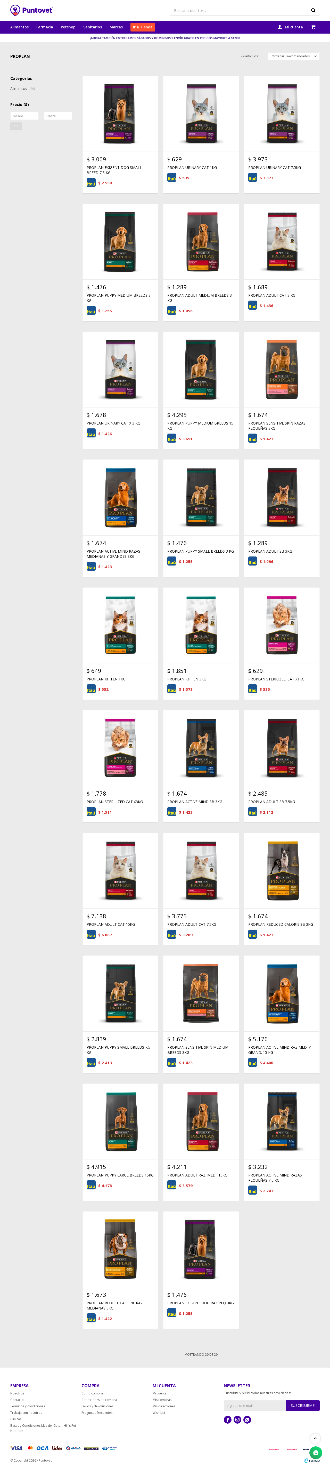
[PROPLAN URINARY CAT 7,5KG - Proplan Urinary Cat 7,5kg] (282, 113)
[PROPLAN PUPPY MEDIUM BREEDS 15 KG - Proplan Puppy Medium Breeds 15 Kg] (201, 369)
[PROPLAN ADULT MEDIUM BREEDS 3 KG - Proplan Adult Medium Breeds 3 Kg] (201, 241)
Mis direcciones (164, 1406)
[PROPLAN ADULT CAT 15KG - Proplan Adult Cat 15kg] (120, 870)
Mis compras (162, 1400)
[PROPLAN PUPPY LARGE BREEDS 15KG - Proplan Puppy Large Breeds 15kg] (120, 1121)
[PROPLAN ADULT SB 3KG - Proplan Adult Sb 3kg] (282, 497)
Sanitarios (92, 27)
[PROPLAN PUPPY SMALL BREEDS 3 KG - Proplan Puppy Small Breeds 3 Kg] (201, 497)
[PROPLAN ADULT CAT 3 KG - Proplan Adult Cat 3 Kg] (282, 241)
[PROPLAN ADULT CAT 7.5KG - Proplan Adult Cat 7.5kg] (201, 870)
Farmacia (44, 27)
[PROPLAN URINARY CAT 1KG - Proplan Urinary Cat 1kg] (201, 113)
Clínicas (15, 1419)
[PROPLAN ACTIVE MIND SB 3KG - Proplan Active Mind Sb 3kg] (201, 748)
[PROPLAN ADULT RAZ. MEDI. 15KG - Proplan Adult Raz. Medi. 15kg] (201, 1121)
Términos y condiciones (27, 1406)
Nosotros (17, 1393)
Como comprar (92, 1393)
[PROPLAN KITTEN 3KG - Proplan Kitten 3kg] (201, 625)
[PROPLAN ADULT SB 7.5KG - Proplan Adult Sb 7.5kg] (282, 748)
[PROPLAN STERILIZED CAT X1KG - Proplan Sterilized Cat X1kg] (282, 625)
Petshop (68, 27)
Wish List (159, 1412)
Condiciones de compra (99, 1400)
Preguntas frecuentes (96, 1412)
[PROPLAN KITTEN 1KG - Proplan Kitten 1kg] (120, 625)
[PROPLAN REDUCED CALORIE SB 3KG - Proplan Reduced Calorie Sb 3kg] (282, 870)
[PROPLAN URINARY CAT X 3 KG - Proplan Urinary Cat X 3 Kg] (120, 369)
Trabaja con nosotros (26, 1412)
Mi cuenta (160, 1393)
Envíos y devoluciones (97, 1406)
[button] (313, 10)
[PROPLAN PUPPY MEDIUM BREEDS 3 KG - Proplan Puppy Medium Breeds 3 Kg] (120, 241)
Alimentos (19, 27)
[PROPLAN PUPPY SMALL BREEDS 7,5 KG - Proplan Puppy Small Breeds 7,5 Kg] (120, 993)
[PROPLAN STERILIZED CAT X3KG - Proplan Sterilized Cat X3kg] (120, 748)
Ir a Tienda (143, 27)
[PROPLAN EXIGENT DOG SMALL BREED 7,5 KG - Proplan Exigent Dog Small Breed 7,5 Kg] (120, 113)
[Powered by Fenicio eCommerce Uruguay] (312, 1460)
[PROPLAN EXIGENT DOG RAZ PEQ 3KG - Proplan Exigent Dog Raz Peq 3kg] (201, 1249)
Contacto (17, 1400)
